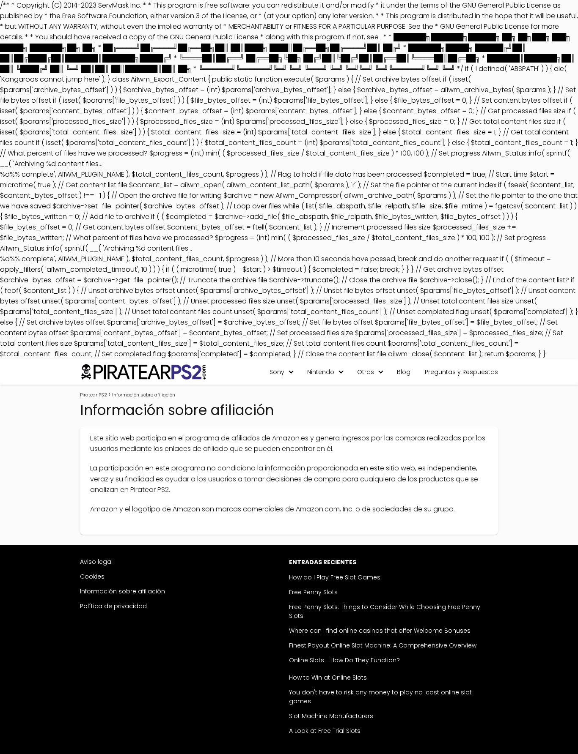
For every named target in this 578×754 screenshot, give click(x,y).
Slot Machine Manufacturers (331, 716)
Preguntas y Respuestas (461, 372)
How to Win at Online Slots (328, 677)
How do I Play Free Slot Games (334, 577)
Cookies (92, 576)
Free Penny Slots (313, 592)
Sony (277, 372)
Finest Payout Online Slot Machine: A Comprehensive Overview (382, 645)
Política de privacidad (113, 606)
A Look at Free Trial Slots (325, 731)
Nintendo (320, 372)
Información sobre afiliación (122, 591)
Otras (365, 372)
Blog (403, 372)
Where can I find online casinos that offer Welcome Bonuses (380, 630)
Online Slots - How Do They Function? (344, 660)
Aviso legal (96, 561)
